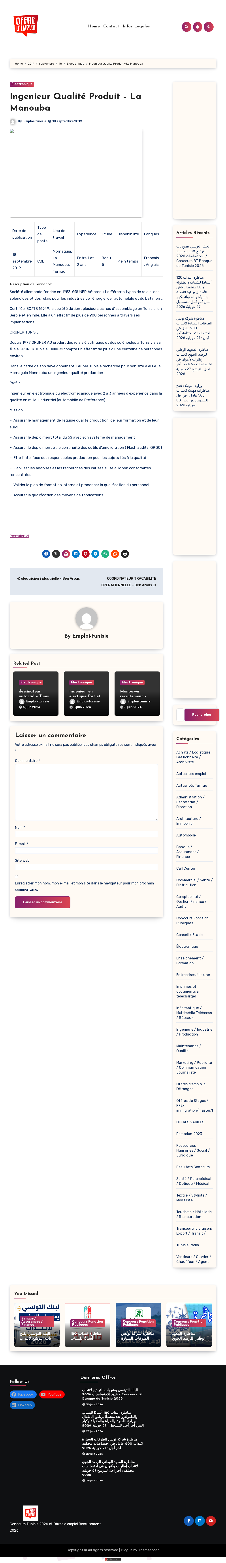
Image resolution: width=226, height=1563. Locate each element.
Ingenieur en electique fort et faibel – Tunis (84, 696)
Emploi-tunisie (34, 121)
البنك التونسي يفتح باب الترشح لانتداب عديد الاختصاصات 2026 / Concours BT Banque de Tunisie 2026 (194, 256)
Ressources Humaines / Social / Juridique (193, 1150)
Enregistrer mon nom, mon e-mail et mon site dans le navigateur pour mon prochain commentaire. (84, 886)
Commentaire (27, 761)
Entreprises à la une (193, 975)
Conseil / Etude (189, 935)
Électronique (21, 84)
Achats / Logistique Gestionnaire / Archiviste (193, 757)
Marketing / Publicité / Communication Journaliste (194, 1067)
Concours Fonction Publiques (87, 1323)
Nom (20, 827)
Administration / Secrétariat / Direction (190, 802)
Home (94, 27)
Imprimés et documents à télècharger (187, 991)
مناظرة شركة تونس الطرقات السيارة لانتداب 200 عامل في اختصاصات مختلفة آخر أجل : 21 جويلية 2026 (194, 328)
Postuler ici (19, 536)
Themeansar (148, 1550)
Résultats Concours (193, 1167)
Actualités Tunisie (191, 785)
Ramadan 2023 (189, 1134)
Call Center (185, 868)
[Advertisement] (195, 151)
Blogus (126, 1550)
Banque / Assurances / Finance (187, 852)
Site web (22, 860)
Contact (111, 27)
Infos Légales (136, 27)
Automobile (186, 835)
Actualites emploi (191, 774)
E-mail (21, 844)
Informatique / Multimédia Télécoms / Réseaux (194, 1013)
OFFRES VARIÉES (190, 1122)
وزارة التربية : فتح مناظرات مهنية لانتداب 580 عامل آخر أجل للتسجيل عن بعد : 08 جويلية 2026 (193, 395)
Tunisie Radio (187, 1245)
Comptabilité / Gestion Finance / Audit (191, 902)
